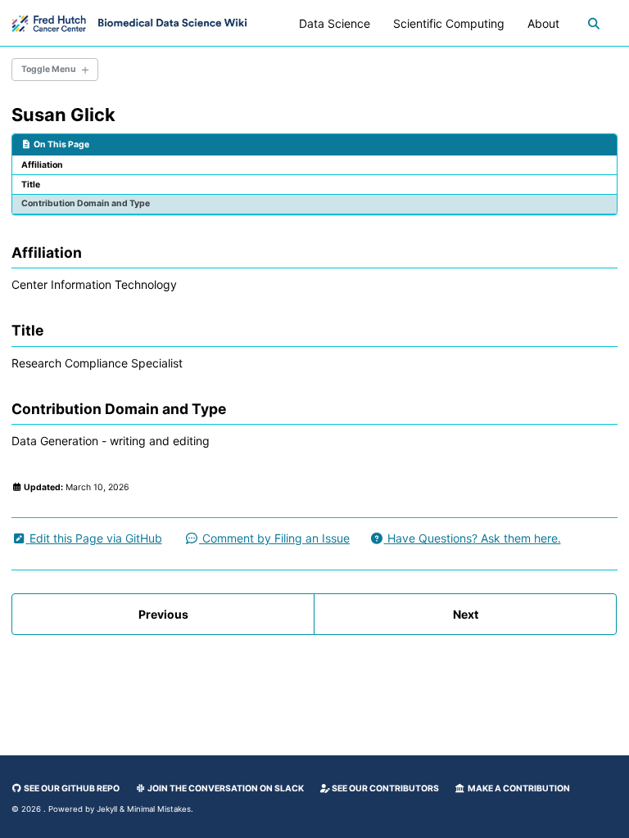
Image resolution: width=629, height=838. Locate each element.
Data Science (334, 23)
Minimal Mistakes (159, 808)
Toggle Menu (48, 69)
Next (465, 614)
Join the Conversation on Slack (225, 788)
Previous (163, 614)
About (543, 23)
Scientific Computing (449, 23)
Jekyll (107, 808)
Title (30, 184)
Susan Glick (63, 114)
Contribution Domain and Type (85, 203)
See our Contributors (384, 788)
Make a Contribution (518, 788)
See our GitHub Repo (71, 788)
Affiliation (42, 165)
